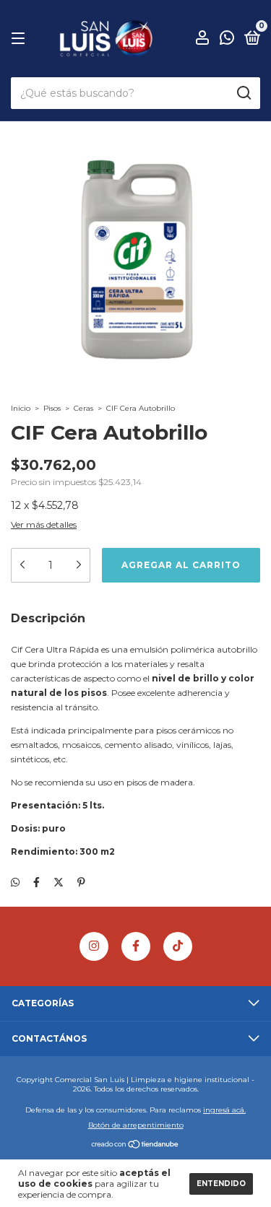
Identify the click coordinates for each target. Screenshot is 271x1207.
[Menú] (20, 38)
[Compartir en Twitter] (58, 882)
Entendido (221, 1183)
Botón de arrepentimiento (136, 1125)
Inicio (20, 408)
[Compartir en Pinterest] (81, 882)
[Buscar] (243, 93)
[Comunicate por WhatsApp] (227, 40)
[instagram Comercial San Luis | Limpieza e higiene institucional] (93, 946)
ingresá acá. (224, 1110)
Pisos (52, 408)
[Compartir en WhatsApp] (15, 882)
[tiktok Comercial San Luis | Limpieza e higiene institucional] (177, 946)
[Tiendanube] (135, 1145)
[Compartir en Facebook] (36, 882)
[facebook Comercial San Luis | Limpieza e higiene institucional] (135, 946)
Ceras (83, 408)
